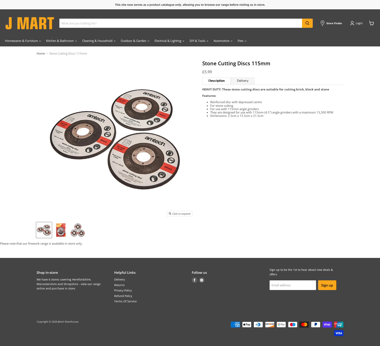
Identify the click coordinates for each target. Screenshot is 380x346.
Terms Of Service (125, 301)
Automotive (222, 41)
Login (359, 23)
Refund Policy (123, 296)
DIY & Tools (198, 41)
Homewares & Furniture (22, 41)
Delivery (242, 80)
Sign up (327, 285)
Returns (119, 285)
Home (41, 53)
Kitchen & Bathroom (60, 41)
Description (216, 80)
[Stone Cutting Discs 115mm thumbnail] (44, 230)
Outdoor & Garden (134, 41)
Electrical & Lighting (168, 41)
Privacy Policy (123, 290)
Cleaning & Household (97, 41)
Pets (241, 41)
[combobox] (180, 23)
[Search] (307, 23)
